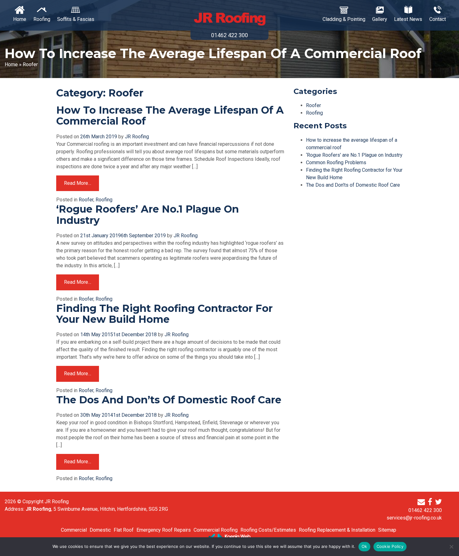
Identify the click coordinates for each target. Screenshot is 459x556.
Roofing (41, 19)
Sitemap (387, 530)
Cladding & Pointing (344, 19)
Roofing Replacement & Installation (337, 530)
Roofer (86, 200)
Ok (364, 546)
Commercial (74, 530)
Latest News (408, 19)
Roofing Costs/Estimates (268, 530)
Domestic (100, 530)
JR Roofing (137, 137)
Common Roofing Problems (336, 162)
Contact (437, 19)
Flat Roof (124, 530)
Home (19, 19)
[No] (451, 547)
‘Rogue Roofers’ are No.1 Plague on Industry (147, 214)
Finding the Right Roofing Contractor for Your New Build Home (164, 313)
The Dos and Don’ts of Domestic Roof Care (168, 400)
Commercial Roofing (216, 530)
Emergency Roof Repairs (163, 530)
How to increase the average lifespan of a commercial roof (170, 115)
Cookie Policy (390, 546)
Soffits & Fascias (75, 19)
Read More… (77, 183)
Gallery (379, 19)
